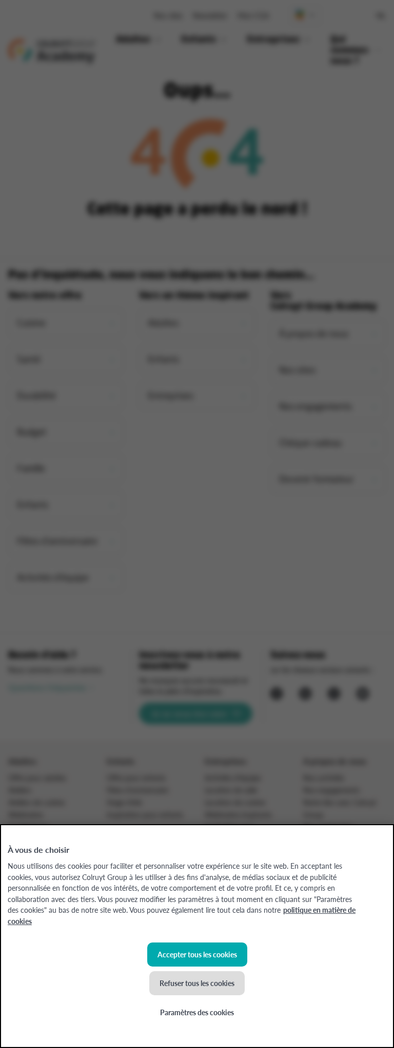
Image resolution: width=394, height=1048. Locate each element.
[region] (197, 936)
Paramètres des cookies (197, 1012)
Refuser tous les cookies (197, 983)
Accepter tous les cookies (197, 954)
